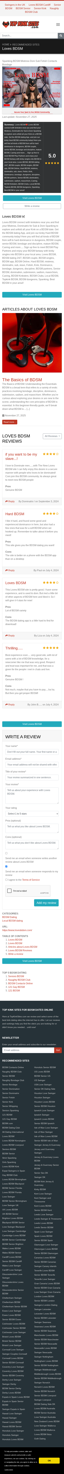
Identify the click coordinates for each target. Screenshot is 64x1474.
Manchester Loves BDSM (46, 1335)
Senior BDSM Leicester (45, 1318)
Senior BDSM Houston (44, 1106)
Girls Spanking (9, 1162)
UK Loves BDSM (10, 1209)
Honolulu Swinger (10, 1435)
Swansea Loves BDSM (45, 1326)
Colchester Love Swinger (14, 1332)
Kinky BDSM (40, 1189)
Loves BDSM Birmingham (14, 1179)
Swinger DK (39, 1177)
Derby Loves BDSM (11, 1393)
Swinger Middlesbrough (45, 1369)
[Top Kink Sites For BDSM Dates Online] (20, 24)
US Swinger (39, 1080)
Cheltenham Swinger (12, 1298)
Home (5, 44)
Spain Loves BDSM (43, 1236)
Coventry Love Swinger (13, 1367)
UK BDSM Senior (10, 1214)
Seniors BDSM (16, 976)
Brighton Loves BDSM (12, 1218)
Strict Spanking (9, 1158)
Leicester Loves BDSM (45, 1313)
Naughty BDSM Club (19, 980)
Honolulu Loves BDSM (12, 1439)
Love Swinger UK (10, 1205)
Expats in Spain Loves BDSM (16, 1397)
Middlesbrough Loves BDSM (47, 1374)
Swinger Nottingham (43, 1357)
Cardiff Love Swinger (12, 1270)
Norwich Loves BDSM (44, 1387)
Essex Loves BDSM (11, 1315)
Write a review (15, 954)
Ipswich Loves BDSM (44, 1119)
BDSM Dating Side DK (44, 1404)
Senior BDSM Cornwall (13, 1362)
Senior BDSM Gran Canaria (47, 1288)
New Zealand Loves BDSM (47, 1421)
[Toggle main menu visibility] (58, 24)
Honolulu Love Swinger (13, 1431)
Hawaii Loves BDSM (11, 1422)
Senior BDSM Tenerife (44, 1275)
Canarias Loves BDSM (45, 1257)
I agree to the (24, 880)
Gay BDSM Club (10, 1175)
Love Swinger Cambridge (14, 1231)
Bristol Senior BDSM (11, 1341)
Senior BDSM (8, 1076)
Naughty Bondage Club (13, 1080)
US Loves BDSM (42, 1071)
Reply (11, 501)
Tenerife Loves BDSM (44, 1270)
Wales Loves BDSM (11, 1248)
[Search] (61, 35)
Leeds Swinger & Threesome (48, 1219)
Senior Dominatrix (10, 1093)
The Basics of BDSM (22, 379)
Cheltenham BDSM (11, 1302)
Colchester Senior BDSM (14, 1328)
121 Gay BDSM (16, 987)
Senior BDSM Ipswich (44, 1123)
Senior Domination (11, 1089)
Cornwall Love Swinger (13, 1349)
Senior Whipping (10, 1106)
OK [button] (49, 1460)
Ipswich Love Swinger (44, 1110)
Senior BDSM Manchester (46, 1339)
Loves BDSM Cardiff (39, 5)
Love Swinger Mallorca (45, 1426)
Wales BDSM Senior (11, 1252)
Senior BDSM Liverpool (45, 1395)
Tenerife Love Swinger (44, 1279)
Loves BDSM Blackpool (13, 1184)
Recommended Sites (25, 44)
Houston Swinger (42, 1097)
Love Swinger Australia (45, 1417)
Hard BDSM (14, 514)
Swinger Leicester (42, 1309)
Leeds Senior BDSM (43, 1227)
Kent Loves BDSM (42, 1206)
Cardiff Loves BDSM (11, 1257)
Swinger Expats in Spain (13, 1409)
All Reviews (51, 436)
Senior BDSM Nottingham (46, 1365)
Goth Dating (40, 1438)
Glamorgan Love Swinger (46, 1244)
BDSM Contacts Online (20, 983)
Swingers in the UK (15, 5)
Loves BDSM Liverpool (13, 1145)
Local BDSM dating (12, 920)
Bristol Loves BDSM (11, 1336)
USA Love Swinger (43, 1084)
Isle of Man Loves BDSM (45, 1136)
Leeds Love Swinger (43, 1214)
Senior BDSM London (44, 1301)
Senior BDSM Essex (11, 1319)
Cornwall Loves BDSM (12, 1358)
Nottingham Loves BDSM (46, 1361)
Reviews (20, 950)
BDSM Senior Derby (11, 1388)
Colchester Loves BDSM (13, 1324)
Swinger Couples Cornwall (14, 1354)
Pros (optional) (13, 820)
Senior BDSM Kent (43, 1210)
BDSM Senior (23, 8)
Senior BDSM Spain (43, 1240)
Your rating (11, 808)
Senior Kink (40, 8)
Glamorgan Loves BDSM (46, 1249)
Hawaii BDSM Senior (12, 1426)
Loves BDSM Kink (10, 1166)
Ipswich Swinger (41, 1115)
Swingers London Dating (45, 1305)
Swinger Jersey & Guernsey (47, 1145)
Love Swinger (8, 1196)
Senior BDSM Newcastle (45, 1344)
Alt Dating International (13, 1132)
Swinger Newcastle (43, 1352)
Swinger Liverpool (42, 1400)
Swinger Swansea (42, 1322)
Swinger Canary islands (45, 1266)
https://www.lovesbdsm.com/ (17, 930)
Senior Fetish (8, 1097)
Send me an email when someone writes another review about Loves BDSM (31, 860)
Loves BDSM (15, 939)
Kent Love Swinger (43, 1193)
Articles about (22, 947)
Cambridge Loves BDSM (13, 1235)
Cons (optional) (13, 837)
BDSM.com (7, 1123)
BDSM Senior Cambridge (14, 1240)
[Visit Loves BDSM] (32, 90)
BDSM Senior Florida (12, 1188)
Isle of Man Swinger (43, 1132)
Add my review (46, 902)
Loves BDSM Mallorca (44, 1430)
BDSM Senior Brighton (12, 1244)
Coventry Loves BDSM (13, 1371)
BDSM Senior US (42, 1076)
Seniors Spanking (10, 1110)
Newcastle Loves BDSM (45, 1348)
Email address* (13, 759)
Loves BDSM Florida (12, 1192)
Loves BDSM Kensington (14, 1140)
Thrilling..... (14, 648)
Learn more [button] (9, 1469)
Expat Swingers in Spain (13, 1171)
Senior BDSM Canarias (45, 1262)
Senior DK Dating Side (44, 1089)
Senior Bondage (9, 1084)
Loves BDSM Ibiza (42, 1434)
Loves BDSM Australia (44, 1408)
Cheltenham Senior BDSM (14, 1306)
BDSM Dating (9, 917)
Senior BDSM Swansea (45, 1331)
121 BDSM (14, 990)
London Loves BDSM (44, 1296)
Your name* (11, 746)
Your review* (12, 784)
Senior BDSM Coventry (13, 1375)
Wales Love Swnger (11, 1265)
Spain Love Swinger (43, 1232)
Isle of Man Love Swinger (46, 1127)
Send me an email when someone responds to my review (31, 873)
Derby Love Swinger (11, 1380)
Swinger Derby (9, 1384)
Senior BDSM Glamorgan (46, 1253)
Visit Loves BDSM (32, 961)
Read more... (10, 422)
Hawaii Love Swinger (12, 1413)
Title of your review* (15, 771)
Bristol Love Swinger (11, 1345)
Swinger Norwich (42, 1382)
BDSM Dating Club (11, 1127)
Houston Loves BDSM (44, 1102)
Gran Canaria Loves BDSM (47, 1283)
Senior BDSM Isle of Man (46, 1140)
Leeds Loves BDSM (43, 1223)
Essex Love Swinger (11, 1311)
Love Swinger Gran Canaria (47, 1292)
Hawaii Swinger (9, 1418)
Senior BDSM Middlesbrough (47, 1378)
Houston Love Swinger (45, 1093)
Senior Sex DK (41, 1173)
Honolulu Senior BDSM (45, 1067)
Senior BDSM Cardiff (12, 1261)
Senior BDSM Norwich (44, 1391)
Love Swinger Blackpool (13, 1227)
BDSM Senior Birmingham (14, 1201)
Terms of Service (31, 880)
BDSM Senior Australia (45, 1413)
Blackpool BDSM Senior (13, 1222)
